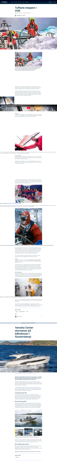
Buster (27, 387)
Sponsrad (17, 457)
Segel (16, 311)
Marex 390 (25, 394)
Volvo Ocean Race (22, 311)
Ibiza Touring (26, 440)
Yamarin (30, 387)
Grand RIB (20, 388)
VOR (27, 311)
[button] (41, 418)
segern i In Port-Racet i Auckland (15, 203)
